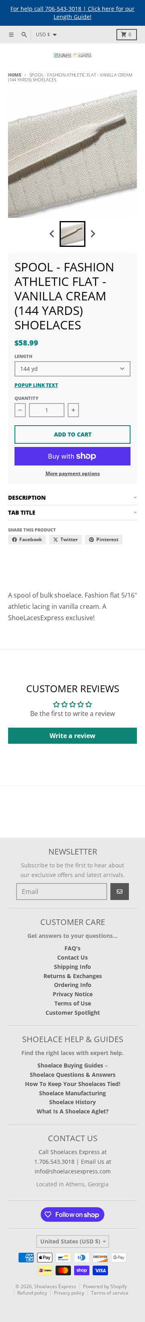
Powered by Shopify (105, 1286)
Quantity (26, 398)
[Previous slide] (52, 234)
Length (23, 356)
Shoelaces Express (55, 1286)
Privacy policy (69, 1292)
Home (14, 75)
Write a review (72, 735)
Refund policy (32, 1292)
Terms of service (109, 1292)
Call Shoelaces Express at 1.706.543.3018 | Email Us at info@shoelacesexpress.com (72, 1161)
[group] (72, 234)
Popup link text (36, 385)
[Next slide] (92, 234)
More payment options (73, 473)
